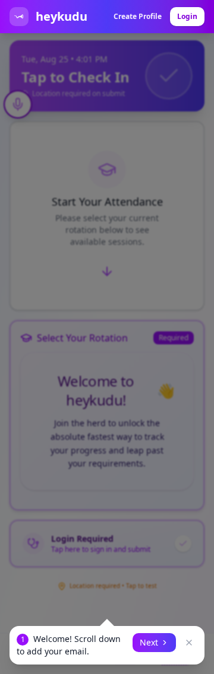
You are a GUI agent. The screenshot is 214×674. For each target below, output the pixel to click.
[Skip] (189, 642)
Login (187, 16)
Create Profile (138, 16)
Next (149, 642)
